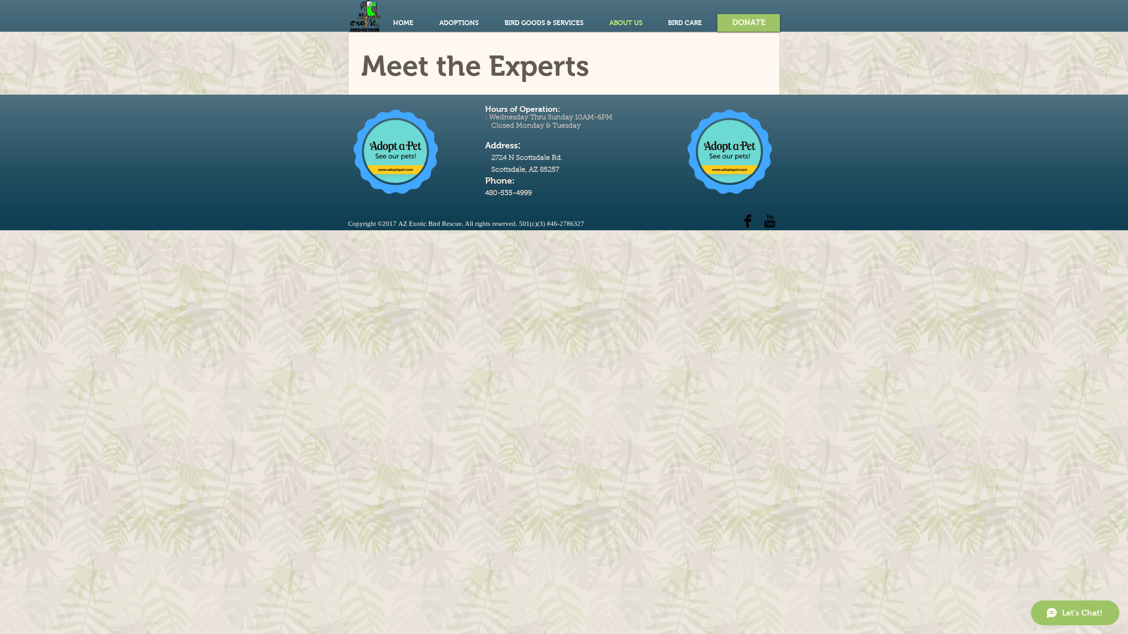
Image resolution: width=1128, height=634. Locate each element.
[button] (748, 23)
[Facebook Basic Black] (747, 221)
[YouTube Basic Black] (769, 221)
